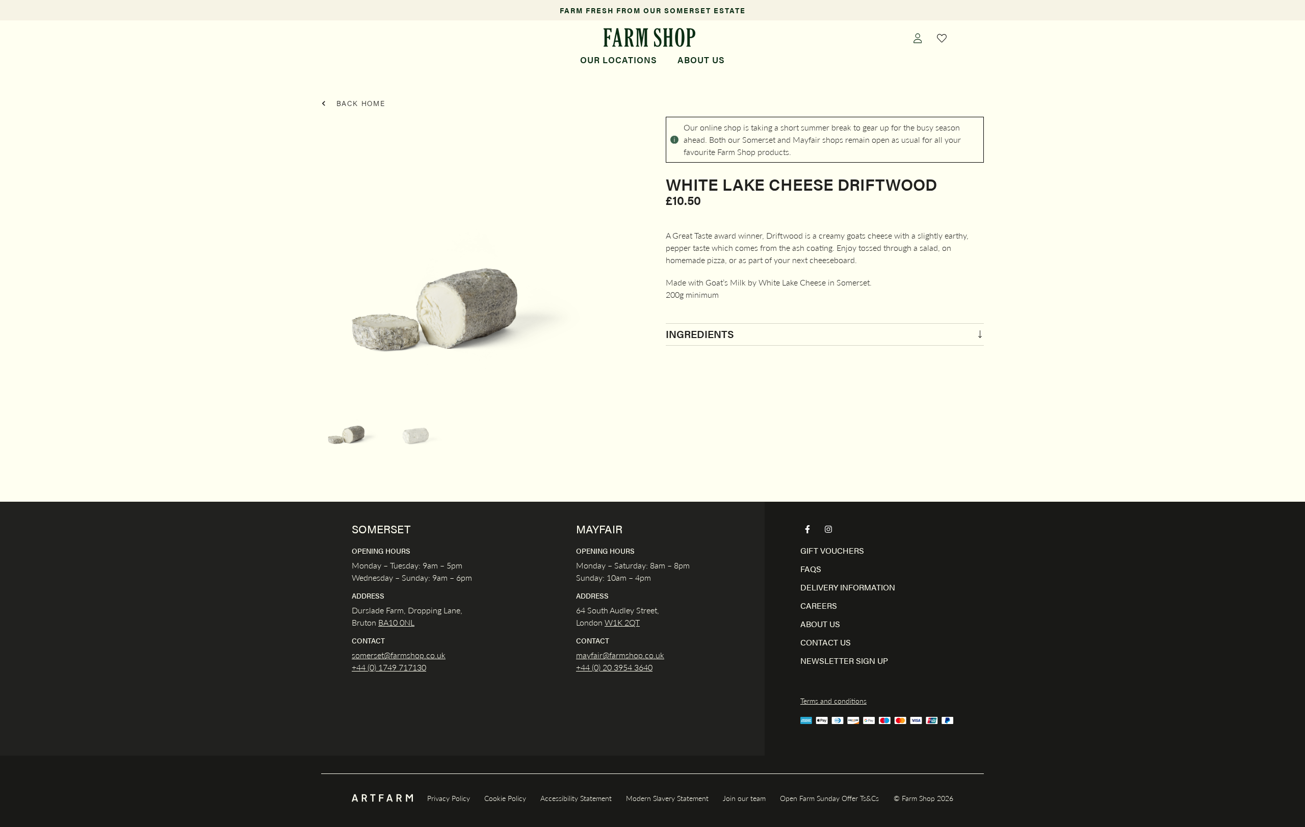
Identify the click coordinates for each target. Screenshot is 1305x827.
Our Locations (618, 60)
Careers (818, 605)
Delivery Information (847, 587)
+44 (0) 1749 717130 (389, 667)
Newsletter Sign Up (844, 660)
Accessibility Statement (576, 798)
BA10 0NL (396, 622)
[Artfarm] (382, 798)
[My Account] (918, 37)
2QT (631, 622)
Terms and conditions (833, 700)
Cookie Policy (505, 798)
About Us (701, 60)
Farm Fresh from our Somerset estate (653, 10)
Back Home (359, 103)
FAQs (810, 569)
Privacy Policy (448, 798)
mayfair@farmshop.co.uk (620, 655)
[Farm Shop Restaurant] (649, 37)
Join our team (744, 798)
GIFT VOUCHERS (832, 550)
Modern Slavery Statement (667, 798)
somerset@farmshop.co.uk (399, 655)
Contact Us (825, 642)
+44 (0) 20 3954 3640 (614, 667)
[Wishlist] (942, 37)
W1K (613, 622)
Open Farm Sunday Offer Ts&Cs (829, 798)
